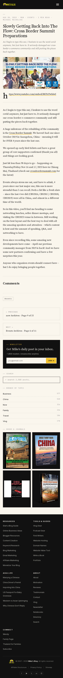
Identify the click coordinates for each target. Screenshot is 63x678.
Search (36, 622)
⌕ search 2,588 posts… (17, 379)
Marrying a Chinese (11, 577)
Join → (51, 360)
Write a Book (38, 555)
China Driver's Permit (12, 582)
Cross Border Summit (20, 133)
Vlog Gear (37, 526)
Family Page (8, 639)
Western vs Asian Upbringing (15, 601)
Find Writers (38, 536)
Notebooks (38, 612)
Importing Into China (11, 587)
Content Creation (10, 540)
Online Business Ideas (12, 531)
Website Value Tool (41, 550)
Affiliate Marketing (11, 560)
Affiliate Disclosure (19, 667)
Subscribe (7, 649)
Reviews (37, 587)
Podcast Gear (39, 531)
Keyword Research (11, 545)
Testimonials (38, 592)
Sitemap (49, 667)
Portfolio (37, 560)
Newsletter (38, 607)
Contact (36, 597)
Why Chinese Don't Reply (14, 606)
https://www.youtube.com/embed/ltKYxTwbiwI (32, 94)
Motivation (37, 582)
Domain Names (39, 545)
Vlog (35, 602)
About (35, 577)
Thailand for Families (12, 644)
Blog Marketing (9, 550)
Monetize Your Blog (11, 565)
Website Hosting (40, 540)
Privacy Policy (36, 667)
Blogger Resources (11, 536)
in (36, 673)
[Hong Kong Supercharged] (46, 488)
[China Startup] (17, 488)
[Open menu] (57, 4)
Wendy (6, 634)
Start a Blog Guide (10, 526)
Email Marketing (10, 555)
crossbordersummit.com (43, 171)
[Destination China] (46, 450)
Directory (37, 617)
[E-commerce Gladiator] (17, 450)
